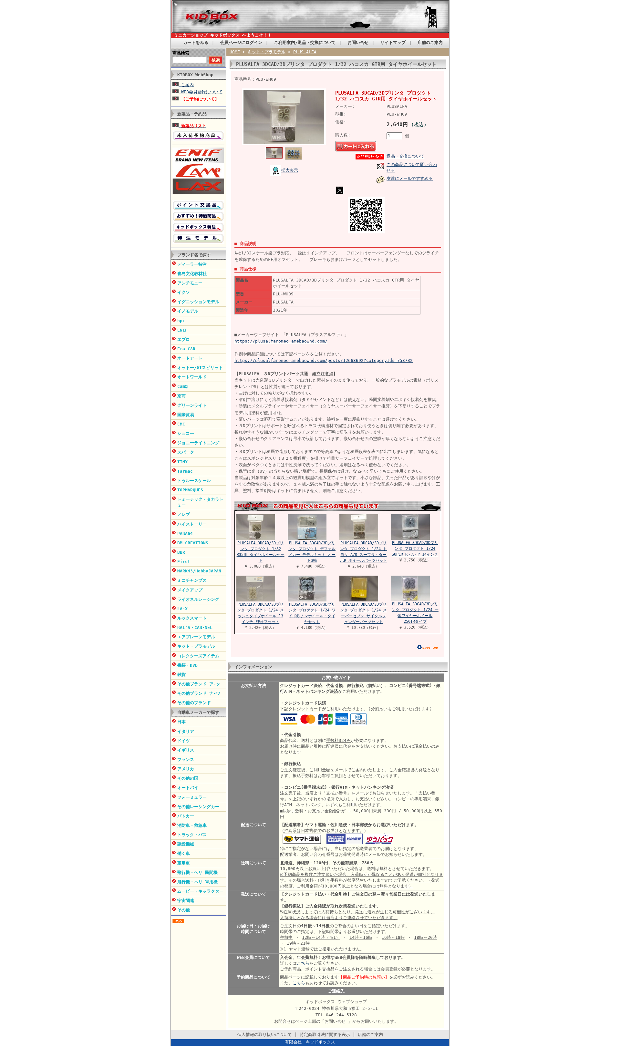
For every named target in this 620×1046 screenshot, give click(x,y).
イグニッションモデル (198, 301)
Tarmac (185, 471)
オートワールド (192, 376)
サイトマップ (393, 42)
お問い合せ (357, 42)
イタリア (185, 731)
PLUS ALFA (304, 51)
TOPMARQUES (190, 489)
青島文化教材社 (192, 273)
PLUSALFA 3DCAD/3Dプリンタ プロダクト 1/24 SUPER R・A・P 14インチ (415, 548)
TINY (182, 461)
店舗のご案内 (430, 42)
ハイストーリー (192, 524)
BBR (181, 552)
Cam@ (182, 386)
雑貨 (181, 674)
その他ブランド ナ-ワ (198, 693)
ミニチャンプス (192, 580)
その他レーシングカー (198, 806)
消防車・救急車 (192, 825)
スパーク (185, 452)
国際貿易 (185, 414)
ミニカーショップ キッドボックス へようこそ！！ (223, 35)
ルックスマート (192, 618)
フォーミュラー (192, 797)
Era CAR (186, 348)
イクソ (183, 292)
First (183, 561)
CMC (181, 424)
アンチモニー (189, 283)
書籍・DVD (187, 665)
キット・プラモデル (196, 646)
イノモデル (187, 311)
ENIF (182, 330)
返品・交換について (405, 156)
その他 (183, 910)
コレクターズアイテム (198, 655)
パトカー (185, 816)
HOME (235, 51)
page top (430, 647)
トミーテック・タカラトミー (200, 502)
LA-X (182, 608)
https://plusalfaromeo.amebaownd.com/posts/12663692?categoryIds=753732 (323, 360)
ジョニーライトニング (198, 442)
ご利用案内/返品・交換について (305, 42)
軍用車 (183, 863)
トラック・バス (192, 834)
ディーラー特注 (192, 264)
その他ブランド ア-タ (198, 684)
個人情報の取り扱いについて (264, 1034)
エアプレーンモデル (196, 636)
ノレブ (183, 514)
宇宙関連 (185, 900)
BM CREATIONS (192, 542)
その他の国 (187, 778)
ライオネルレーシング (198, 599)
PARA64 (185, 533)
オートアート (189, 358)
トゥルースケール (194, 480)
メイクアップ (189, 590)
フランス (185, 759)
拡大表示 (289, 170)
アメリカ (185, 768)
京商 (181, 396)
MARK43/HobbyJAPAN (199, 571)
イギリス (185, 750)
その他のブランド (194, 702)
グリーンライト (192, 405)
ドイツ (183, 740)
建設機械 (185, 844)
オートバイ (187, 787)
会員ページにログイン (241, 42)
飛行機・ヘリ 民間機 (197, 872)
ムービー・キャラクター (200, 891)
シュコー (185, 433)
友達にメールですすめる (410, 178)
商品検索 (180, 53)
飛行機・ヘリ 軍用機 (197, 881)
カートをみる (195, 42)
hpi (181, 320)
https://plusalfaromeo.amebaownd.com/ (280, 341)
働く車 (183, 853)
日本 (181, 721)
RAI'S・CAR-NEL (194, 627)
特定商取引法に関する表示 (325, 1034)
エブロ (183, 339)
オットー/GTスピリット (200, 367)
